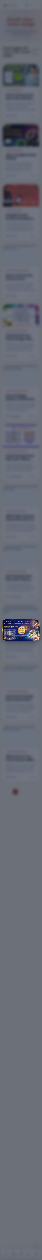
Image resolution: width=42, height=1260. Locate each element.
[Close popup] (36, 623)
